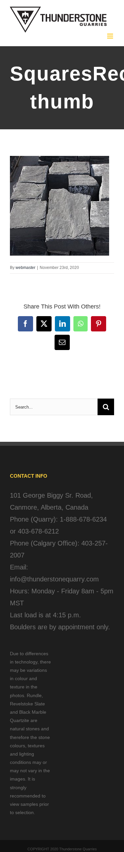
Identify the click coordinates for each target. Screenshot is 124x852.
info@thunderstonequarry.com (54, 579)
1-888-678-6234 (83, 519)
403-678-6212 (38, 531)
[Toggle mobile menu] (110, 36)
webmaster (25, 267)
